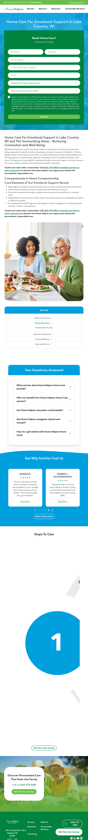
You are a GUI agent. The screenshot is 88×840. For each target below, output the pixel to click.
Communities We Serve (74, 8)
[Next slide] (52, 510)
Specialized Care (42, 344)
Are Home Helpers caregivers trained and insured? (38, 421)
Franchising (32, 834)
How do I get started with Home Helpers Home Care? (41, 433)
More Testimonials (44, 516)
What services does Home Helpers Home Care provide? (41, 387)
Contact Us (44, 116)
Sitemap (9, 839)
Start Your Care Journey (44, 748)
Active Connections (42, 317)
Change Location (77, 2)
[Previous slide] (36, 510)
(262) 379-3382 (51, 167)
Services (30, 8)
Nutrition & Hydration (42, 334)
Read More (25, 501)
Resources (55, 8)
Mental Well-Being (42, 322)
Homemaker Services (44, 327)
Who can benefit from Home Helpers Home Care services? (42, 399)
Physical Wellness (42, 339)
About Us (42, 8)
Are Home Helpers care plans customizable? (40, 410)
